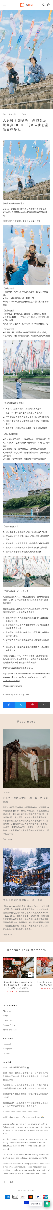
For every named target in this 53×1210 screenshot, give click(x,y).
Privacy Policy (9, 1025)
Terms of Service (10, 1029)
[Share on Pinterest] (32, 705)
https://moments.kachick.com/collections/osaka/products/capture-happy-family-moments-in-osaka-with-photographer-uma (26, 677)
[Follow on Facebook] (4, 1182)
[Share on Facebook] (9, 705)
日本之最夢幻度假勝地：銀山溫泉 (23, 900)
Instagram (7, 1048)
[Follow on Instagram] (11, 1182)
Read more (7, 839)
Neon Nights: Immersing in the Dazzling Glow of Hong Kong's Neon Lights (18, 985)
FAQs (5, 1015)
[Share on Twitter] (20, 705)
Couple (6, 793)
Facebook (7, 1044)
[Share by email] (44, 705)
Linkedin (6, 1053)
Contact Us (8, 1020)
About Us (7, 1011)
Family (25, 114)
